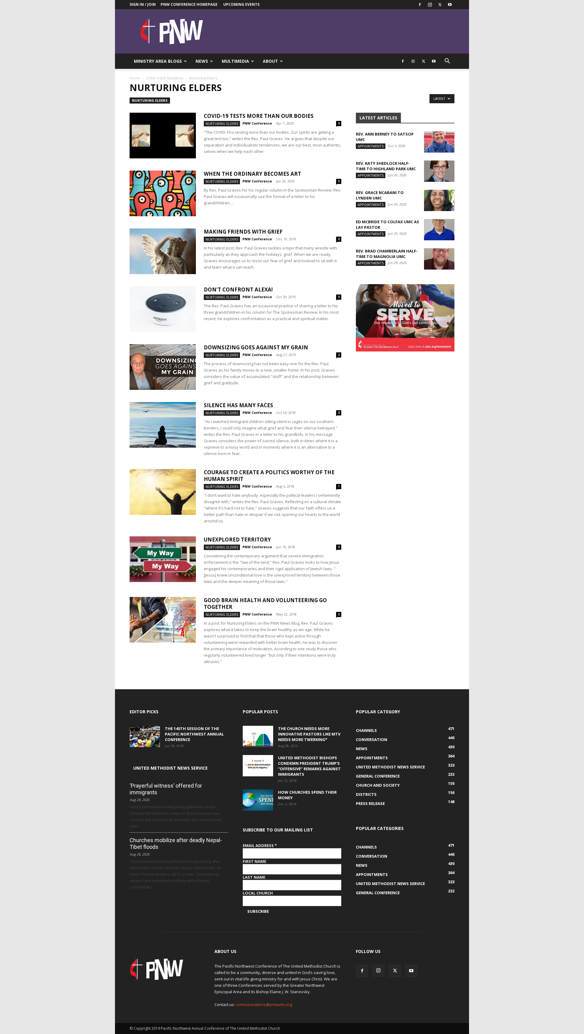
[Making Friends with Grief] (163, 251)
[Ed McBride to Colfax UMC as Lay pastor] (439, 229)
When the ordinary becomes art (252, 173)
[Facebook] (419, 4)
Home (135, 78)
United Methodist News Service (170, 768)
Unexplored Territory (237, 539)
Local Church (258, 893)
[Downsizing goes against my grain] (163, 367)
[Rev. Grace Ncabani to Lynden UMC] (439, 200)
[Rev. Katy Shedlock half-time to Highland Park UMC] (439, 171)
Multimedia (235, 61)
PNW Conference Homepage (189, 4)
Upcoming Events (241, 4)
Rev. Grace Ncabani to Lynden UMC (380, 195)
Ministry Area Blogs (158, 61)
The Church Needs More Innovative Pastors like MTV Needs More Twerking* (309, 734)
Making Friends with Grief (243, 231)
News (202, 61)
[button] (447, 62)
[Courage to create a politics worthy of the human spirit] (163, 492)
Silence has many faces (238, 405)
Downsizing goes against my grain (256, 347)
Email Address (260, 845)
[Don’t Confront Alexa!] (163, 309)
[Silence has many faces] (163, 425)
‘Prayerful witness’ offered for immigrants (166, 789)
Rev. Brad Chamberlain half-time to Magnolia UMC (387, 253)
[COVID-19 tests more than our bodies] (163, 135)
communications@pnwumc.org (264, 1004)
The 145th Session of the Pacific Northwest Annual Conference (194, 734)
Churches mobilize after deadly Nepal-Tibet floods (176, 843)
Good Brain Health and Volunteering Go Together (265, 603)
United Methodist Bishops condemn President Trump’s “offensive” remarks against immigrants (309, 766)
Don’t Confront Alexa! (238, 289)
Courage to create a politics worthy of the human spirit (269, 475)
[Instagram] (429, 4)
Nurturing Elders (150, 100)
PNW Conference (257, 123)
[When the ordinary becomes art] (163, 193)
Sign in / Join (143, 4)
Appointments (371, 146)
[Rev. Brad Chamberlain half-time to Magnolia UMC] (439, 259)
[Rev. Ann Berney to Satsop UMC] (439, 142)
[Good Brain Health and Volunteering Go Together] (163, 620)
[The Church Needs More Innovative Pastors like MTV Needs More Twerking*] (258, 736)
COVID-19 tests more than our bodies (259, 115)
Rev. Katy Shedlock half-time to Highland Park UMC (386, 166)
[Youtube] (449, 4)
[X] (439, 4)
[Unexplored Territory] (163, 559)
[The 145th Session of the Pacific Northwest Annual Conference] (145, 736)
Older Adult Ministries (164, 78)
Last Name (254, 877)
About (270, 61)
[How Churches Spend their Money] (258, 800)
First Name (254, 861)
